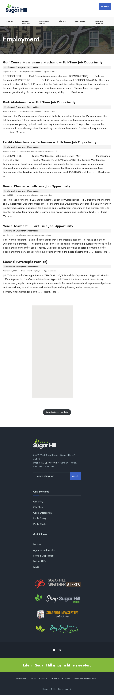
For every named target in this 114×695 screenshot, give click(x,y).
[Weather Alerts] (57, 584)
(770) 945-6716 (49, 462)
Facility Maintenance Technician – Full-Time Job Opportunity (49, 142)
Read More (79, 92)
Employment (80, 21)
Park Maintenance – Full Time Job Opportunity (39, 102)
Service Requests (26, 22)
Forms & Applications (43, 555)
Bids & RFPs (39, 561)
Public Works (39, 524)
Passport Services (99, 22)
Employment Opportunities (27, 67)
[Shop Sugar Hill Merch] (57, 599)
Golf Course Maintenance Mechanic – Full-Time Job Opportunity (52, 62)
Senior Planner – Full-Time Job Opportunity (36, 186)
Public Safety (39, 518)
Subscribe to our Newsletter (57, 412)
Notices (9, 21)
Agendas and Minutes (44, 550)
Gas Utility (38, 501)
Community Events (44, 22)
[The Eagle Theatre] (57, 629)
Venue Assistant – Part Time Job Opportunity (38, 225)
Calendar (62, 21)
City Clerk (38, 507)
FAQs (36, 567)
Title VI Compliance (39, 678)
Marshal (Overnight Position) (25, 261)
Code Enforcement (42, 512)
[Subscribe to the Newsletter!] (57, 614)
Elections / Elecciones (60, 678)
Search (75, 475)
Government (21, 678)
